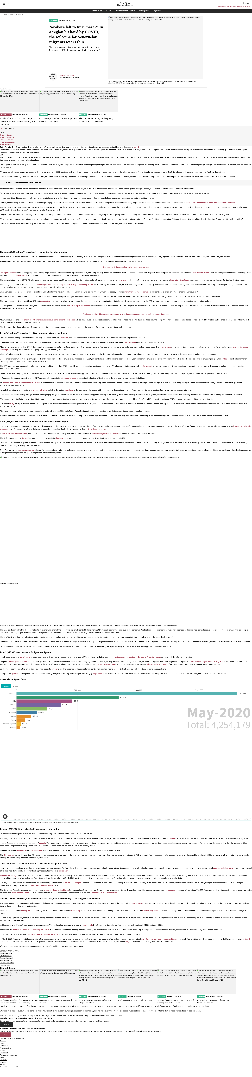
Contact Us (4, 1046)
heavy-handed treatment (22, 893)
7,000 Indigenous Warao (17, 661)
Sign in (247, 3)
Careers (2, 1043)
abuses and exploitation (157, 664)
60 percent (171, 838)
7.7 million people (20, 275)
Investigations (144, 11)
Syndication (4, 1053)
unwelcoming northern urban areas (106, 433)
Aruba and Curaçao (73, 883)
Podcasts (240, 7)
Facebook (3, 1060)
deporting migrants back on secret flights (159, 939)
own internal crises (201, 273)
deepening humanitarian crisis (104, 893)
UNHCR (25, 438)
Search (8, 4)
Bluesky (2, 1057)
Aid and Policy (96, 11)
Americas (12, 14)
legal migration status (179, 280)
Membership (221, 7)
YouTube (3, 1064)
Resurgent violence (8, 273)
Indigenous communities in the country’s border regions (138, 657)
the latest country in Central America (42, 934)
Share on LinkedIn (6, 140)
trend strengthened (150, 910)
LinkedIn (3, 1062)
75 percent (97, 673)
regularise (171, 890)
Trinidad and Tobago (8, 875)
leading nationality (29, 910)
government (17, 673)
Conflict (109, 11)
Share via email (5, 145)
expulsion (69, 390)
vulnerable (122, 280)
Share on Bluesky (6, 135)
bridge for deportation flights (56, 890)
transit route (24, 657)
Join (5, 1035)
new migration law (27, 450)
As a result (147, 366)
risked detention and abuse (41, 885)
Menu (4, 4)
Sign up (6, 1025)
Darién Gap (75, 910)
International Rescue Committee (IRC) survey (21, 383)
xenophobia (21, 850)
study (11, 404)
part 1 (136, 147)
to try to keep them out (95, 429)
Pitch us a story (5, 1048)
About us (3, 1041)
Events (247, 7)
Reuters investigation (106, 664)
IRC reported (9, 855)
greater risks (136, 903)
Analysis (62, 21)
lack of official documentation (14, 433)
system (55, 669)
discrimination (36, 850)
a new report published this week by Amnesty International (210, 202)
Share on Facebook (7, 137)
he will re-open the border (79, 306)
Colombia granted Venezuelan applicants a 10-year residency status (64, 284)
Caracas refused (69, 378)
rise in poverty (130, 342)
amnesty (42, 843)
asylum (224, 359)
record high (63, 871)
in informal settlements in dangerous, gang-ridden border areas (48, 320)
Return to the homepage (8, 1055)
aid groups (166, 347)
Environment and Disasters (125, 11)
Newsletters (231, 7)
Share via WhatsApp (7, 142)
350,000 (128, 941)
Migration (157, 11)
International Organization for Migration (207, 661)
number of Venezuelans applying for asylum (31, 930)
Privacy (2, 1050)
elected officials (40, 390)
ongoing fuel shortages (223, 868)
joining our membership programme (29, 1015)
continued (245, 939)
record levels (87, 925)
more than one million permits (136, 292)
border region (62, 438)
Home (5, 14)
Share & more (9, 129)
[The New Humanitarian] (126, 4)
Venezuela (21, 14)
